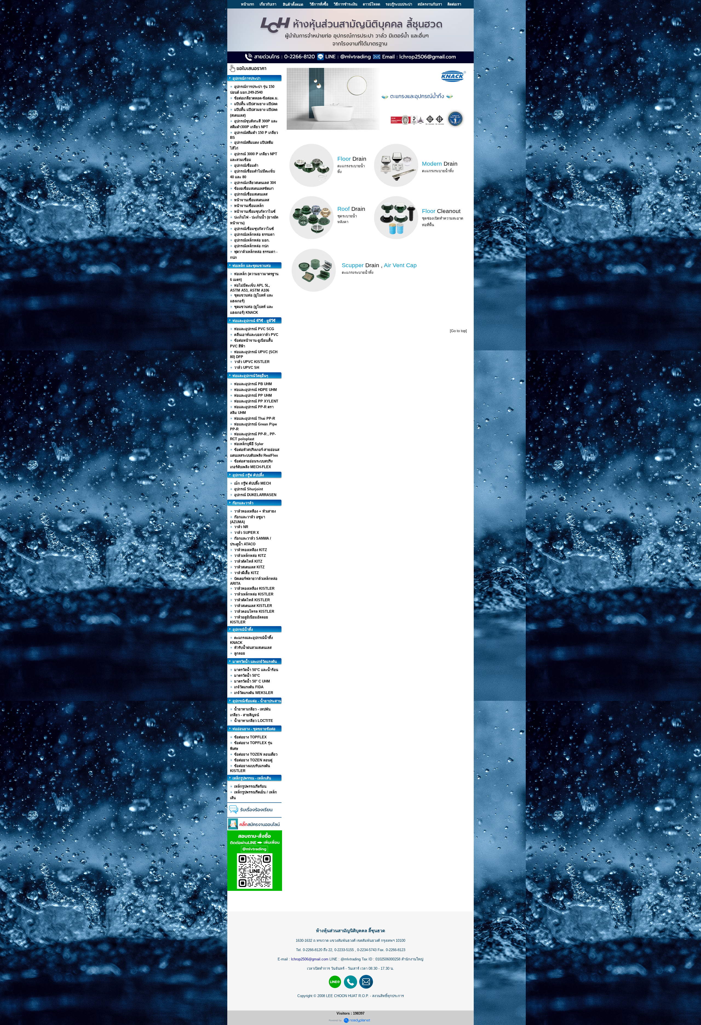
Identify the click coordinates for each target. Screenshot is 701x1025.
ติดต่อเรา (454, 4)
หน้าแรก (247, 4)
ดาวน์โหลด (371, 4)
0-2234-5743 (367, 950)
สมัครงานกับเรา (430, 4)
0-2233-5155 (344, 950)
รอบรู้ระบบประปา (399, 4)
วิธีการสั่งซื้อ (319, 4)
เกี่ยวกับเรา (268, 4)
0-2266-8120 (312, 950)
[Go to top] (458, 331)
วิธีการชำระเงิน (345, 4)
